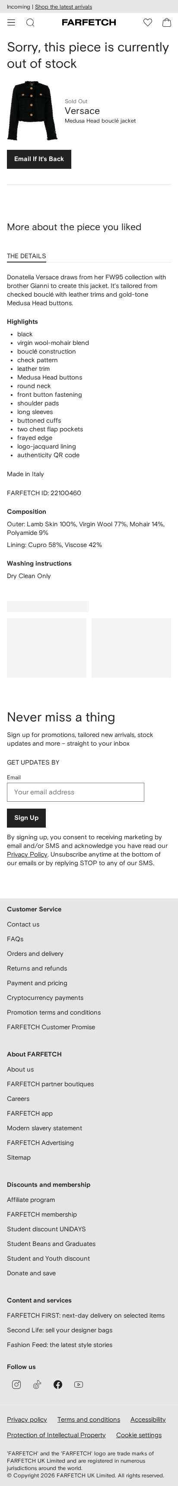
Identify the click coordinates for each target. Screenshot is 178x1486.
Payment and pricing (37, 983)
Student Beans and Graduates (51, 1243)
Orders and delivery (35, 953)
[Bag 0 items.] (166, 22)
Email (14, 777)
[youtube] (78, 1384)
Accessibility (148, 1419)
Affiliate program (31, 1199)
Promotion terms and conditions (54, 1012)
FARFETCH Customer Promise (51, 1027)
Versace (82, 110)
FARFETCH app (30, 1113)
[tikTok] (37, 1384)
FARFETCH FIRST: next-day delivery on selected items (86, 1315)
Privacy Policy (27, 854)
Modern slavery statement (44, 1128)
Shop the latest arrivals (63, 6)
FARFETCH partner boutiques (50, 1084)
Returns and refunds (37, 968)
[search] (30, 22)
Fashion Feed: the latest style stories (59, 1344)
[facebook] (57, 1384)
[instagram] (16, 1384)
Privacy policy (27, 1419)
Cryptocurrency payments (45, 997)
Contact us (23, 924)
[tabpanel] (89, 426)
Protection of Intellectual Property (56, 1435)
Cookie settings (139, 1435)
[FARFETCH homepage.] (89, 22)
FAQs (15, 939)
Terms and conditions (88, 1419)
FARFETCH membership (42, 1214)
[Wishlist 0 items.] (147, 22)
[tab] (28, 252)
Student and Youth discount (48, 1258)
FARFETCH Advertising (40, 1142)
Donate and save (31, 1273)
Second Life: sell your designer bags (59, 1330)
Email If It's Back (39, 159)
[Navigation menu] (11, 22)
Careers (18, 1098)
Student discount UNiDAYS (46, 1229)
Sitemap (19, 1157)
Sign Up (26, 818)
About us (20, 1069)
